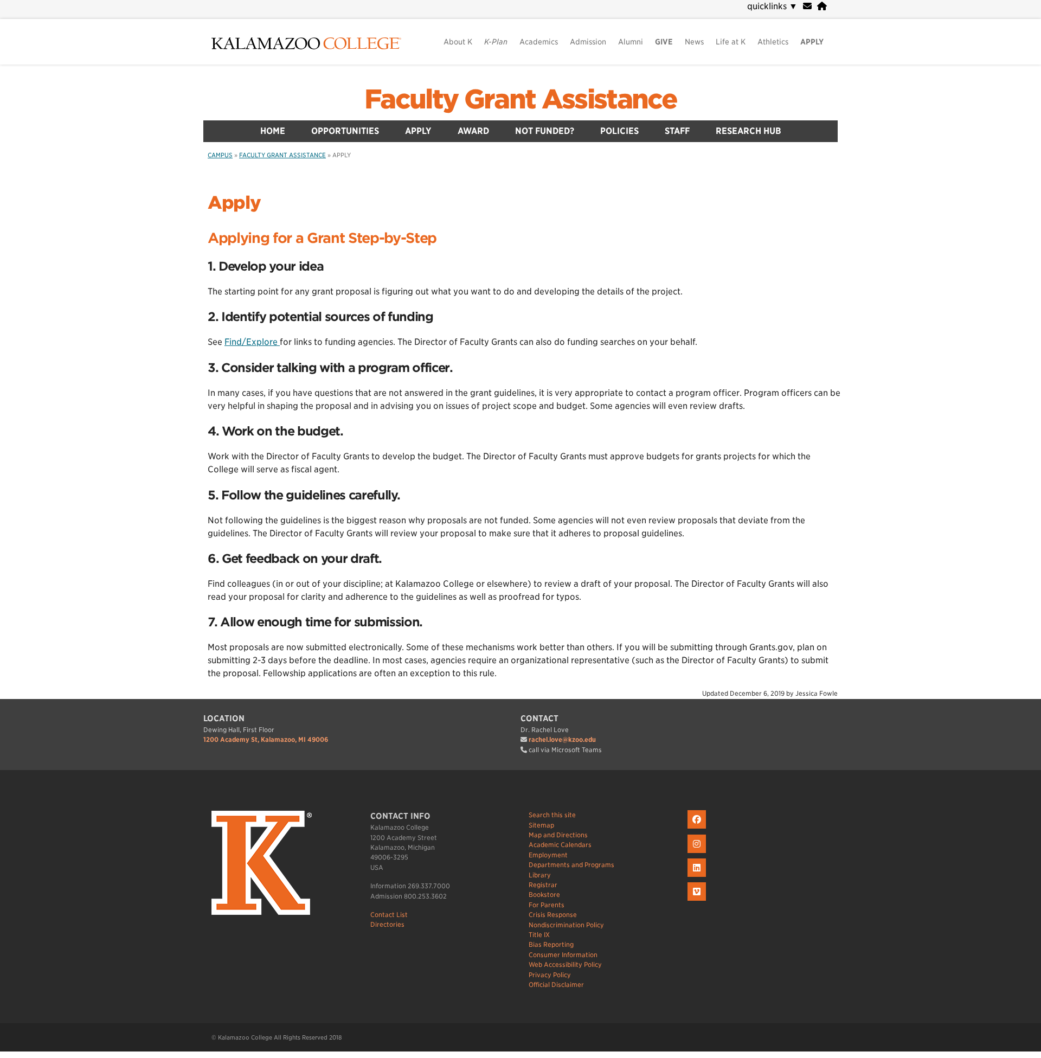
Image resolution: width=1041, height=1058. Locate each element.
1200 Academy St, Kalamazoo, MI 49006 (265, 739)
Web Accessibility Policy (565, 964)
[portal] (822, 6)
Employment (548, 855)
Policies (619, 131)
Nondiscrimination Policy (566, 925)
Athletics (772, 41)
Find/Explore (252, 342)
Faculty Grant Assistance (520, 99)
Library (540, 875)
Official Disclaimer (556, 984)
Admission (588, 41)
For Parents (546, 905)
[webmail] (807, 6)
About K (458, 41)
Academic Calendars (560, 845)
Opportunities (345, 131)
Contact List (389, 914)
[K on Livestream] (698, 901)
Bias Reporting (551, 944)
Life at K (731, 41)
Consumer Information (563, 955)
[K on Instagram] (698, 853)
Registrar (543, 885)
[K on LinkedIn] (698, 877)
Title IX (539, 935)
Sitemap (541, 825)
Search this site (552, 815)
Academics (538, 41)
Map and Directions (558, 835)
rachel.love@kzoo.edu (562, 739)
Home (272, 131)
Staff (677, 131)
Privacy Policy (550, 975)
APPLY (812, 41)
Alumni (630, 41)
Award (473, 131)
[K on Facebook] (698, 829)
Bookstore (544, 894)
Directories (387, 924)
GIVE (664, 41)
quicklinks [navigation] (772, 6)
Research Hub (748, 131)
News (694, 41)
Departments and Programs (571, 865)
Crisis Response (553, 914)
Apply (418, 131)
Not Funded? (544, 131)
